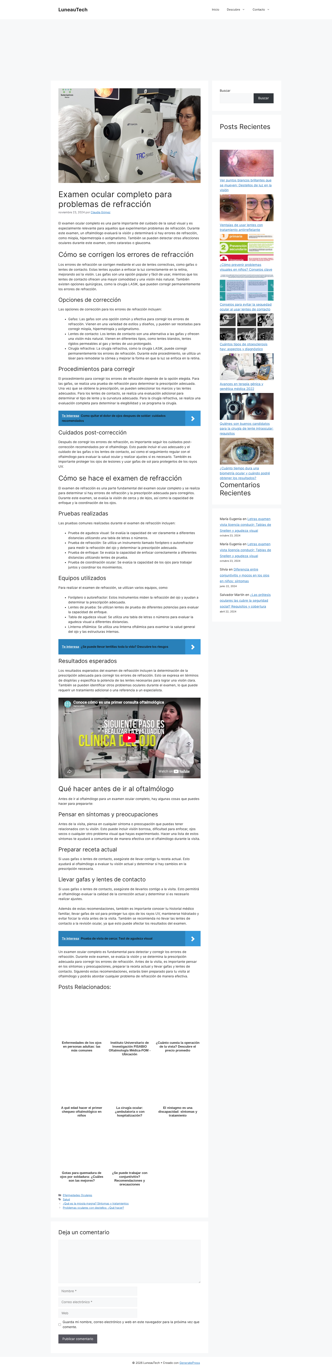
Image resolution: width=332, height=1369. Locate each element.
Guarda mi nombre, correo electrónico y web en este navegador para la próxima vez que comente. (131, 1324)
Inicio (215, 9)
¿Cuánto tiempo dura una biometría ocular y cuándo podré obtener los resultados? (245, 473)
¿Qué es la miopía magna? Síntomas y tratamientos (96, 1203)
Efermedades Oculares (77, 1195)
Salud (66, 1199)
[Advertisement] (166, 48)
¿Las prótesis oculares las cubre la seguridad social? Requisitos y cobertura (245, 600)
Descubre (233, 9)
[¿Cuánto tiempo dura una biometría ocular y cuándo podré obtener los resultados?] (247, 452)
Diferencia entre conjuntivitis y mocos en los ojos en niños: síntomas (244, 575)
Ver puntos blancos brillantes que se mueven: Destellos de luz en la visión (246, 185)
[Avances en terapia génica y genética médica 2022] (247, 367)
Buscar (225, 91)
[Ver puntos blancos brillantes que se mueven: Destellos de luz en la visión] (247, 164)
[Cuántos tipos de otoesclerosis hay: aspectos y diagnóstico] (247, 328)
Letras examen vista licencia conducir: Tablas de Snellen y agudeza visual (245, 525)
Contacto (259, 9)
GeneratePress (189, 1363)
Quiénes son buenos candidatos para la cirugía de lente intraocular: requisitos (246, 428)
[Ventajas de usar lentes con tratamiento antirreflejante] (247, 208)
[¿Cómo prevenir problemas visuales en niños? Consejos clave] (247, 248)
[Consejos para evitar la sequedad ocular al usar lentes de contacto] (247, 288)
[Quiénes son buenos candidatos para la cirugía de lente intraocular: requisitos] (247, 407)
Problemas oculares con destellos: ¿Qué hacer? (93, 1207)
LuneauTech (73, 9)
